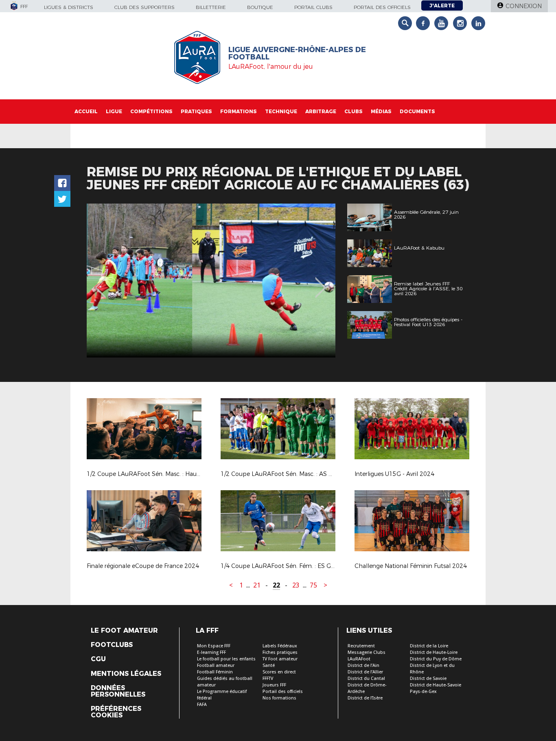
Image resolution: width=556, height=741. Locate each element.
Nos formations (279, 698)
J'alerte (442, 5)
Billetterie (211, 7)
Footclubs (112, 645)
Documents (417, 111)
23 (296, 585)
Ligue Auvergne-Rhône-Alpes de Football (297, 53)
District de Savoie (428, 678)
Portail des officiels (382, 7)
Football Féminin (215, 672)
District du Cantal (366, 678)
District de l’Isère (365, 698)
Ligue (114, 111)
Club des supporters (144, 7)
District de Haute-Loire (433, 652)
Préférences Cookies (116, 712)
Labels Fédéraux (280, 646)
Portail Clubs (313, 7)
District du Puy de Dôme (436, 659)
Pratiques (196, 111)
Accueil (86, 111)
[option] (211, 280)
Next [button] (320, 281)
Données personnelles (118, 691)
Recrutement (361, 646)
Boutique (260, 7)
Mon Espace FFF (213, 646)
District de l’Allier (365, 672)
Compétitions (151, 111)
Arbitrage (320, 111)
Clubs (353, 111)
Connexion (524, 6)
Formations (238, 111)
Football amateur (215, 665)
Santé (269, 665)
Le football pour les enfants (226, 659)
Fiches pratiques (280, 652)
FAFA (202, 704)
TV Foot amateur (280, 659)
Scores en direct (279, 672)
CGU (98, 659)
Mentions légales (126, 674)
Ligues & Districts (68, 7)
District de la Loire (429, 646)
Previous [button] (100, 281)
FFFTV (268, 678)
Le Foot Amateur (124, 630)
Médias (381, 111)
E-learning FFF (211, 652)
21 (256, 585)
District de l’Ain (363, 665)
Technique (281, 111)
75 (313, 585)
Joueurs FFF (274, 685)
